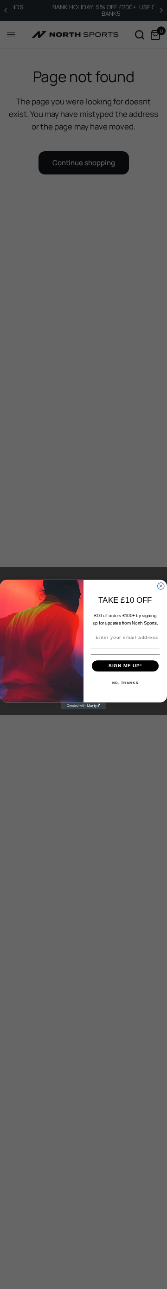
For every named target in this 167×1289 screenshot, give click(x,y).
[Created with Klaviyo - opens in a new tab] (83, 706)
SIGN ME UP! (125, 666)
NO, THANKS (125, 682)
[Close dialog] (161, 586)
